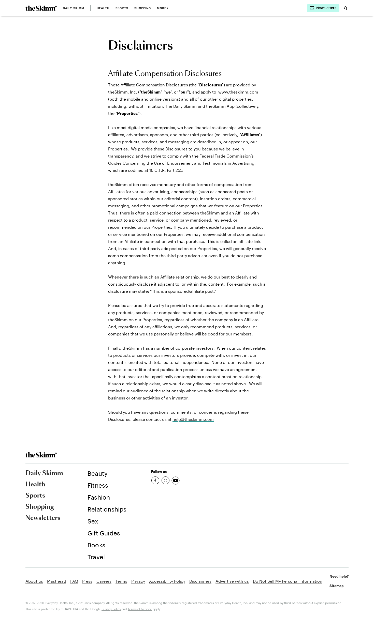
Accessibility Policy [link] (167, 581)
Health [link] (103, 8)
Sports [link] (122, 8)
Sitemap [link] (336, 585)
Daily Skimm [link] (73, 8)
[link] (41, 8)
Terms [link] (121, 581)
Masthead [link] (56, 581)
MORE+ (163, 8)
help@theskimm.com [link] (193, 419)
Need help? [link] (339, 576)
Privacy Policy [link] (111, 609)
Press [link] (87, 581)
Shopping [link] (142, 8)
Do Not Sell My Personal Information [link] (287, 581)
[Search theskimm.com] (345, 8)
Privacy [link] (138, 581)
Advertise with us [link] (232, 581)
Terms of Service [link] (140, 609)
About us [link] (34, 581)
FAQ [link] (74, 581)
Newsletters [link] (43, 518)
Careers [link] (103, 581)
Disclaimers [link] (200, 581)
